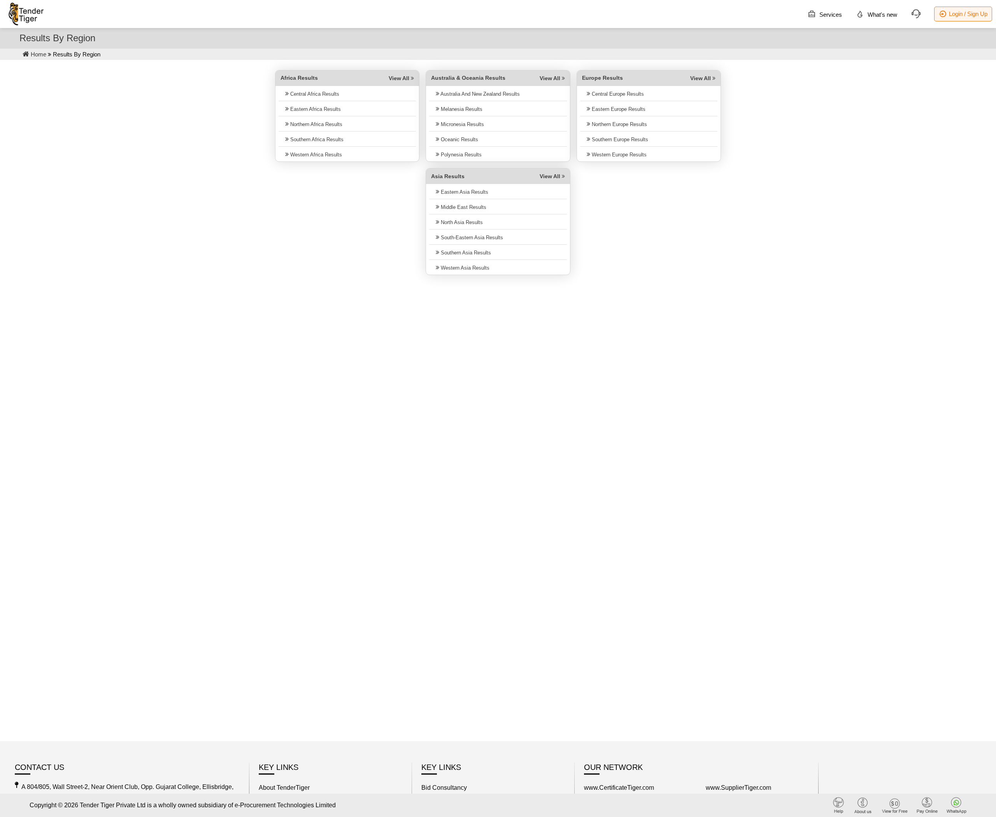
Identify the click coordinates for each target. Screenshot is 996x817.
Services (830, 14)
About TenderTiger (284, 787)
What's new (881, 14)
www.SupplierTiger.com (738, 787)
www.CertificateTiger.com (619, 787)
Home (37, 54)
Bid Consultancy (444, 787)
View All (400, 78)
